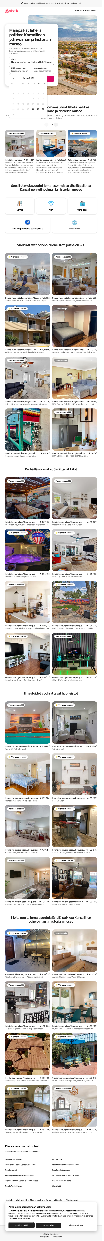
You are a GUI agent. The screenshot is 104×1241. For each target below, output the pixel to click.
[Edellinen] (46, 125)
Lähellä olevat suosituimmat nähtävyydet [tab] (22, 1151)
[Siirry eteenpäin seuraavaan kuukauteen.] (43, 78)
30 (43, 109)
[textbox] (20, 70)
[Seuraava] (56, 125)
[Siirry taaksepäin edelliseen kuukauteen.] (13, 78)
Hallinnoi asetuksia (75, 1225)
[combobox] (31, 62)
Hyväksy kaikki (21, 1225)
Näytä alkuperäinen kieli (71, 3)
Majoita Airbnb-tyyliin (85, 10)
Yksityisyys (44, 1237)
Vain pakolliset (48, 1225)
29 (38, 109)
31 (13, 114)
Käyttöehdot (56, 1237)
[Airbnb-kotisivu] (11, 11)
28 (33, 109)
